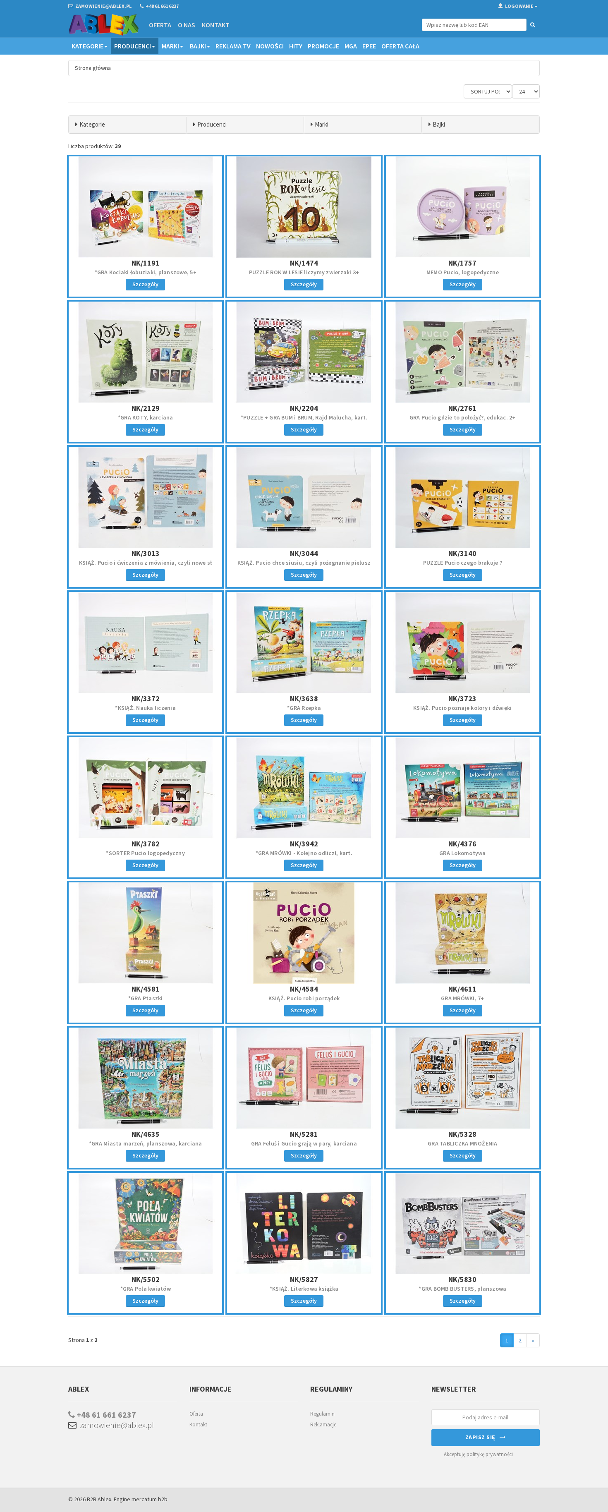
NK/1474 (304, 263)
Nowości (270, 46)
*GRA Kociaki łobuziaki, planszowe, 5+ (145, 272)
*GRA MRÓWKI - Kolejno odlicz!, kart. (304, 853)
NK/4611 (462, 989)
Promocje (323, 46)
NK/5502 (146, 1279)
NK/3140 (462, 553)
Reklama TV (233, 46)
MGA (351, 46)
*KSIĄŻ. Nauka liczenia (145, 708)
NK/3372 (146, 698)
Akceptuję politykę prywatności (478, 1454)
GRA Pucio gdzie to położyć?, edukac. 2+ (462, 417)
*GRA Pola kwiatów (145, 1288)
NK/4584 (304, 989)
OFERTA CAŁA (400, 46)
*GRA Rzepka (304, 708)
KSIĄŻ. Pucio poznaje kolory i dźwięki (462, 708)
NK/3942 (304, 843)
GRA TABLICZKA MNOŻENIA (463, 1143)
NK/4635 (146, 1134)
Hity (295, 46)
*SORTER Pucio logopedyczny (145, 853)
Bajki (198, 46)
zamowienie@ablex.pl (115, 1425)
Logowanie (519, 6)
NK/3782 (146, 843)
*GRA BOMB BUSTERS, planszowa (462, 1288)
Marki (170, 46)
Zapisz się (482, 1437)
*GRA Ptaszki (145, 998)
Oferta (160, 25)
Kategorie (87, 46)
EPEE (369, 46)
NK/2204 (304, 408)
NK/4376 (462, 843)
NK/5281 (304, 1134)
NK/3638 (304, 698)
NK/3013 (146, 553)
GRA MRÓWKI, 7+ (462, 998)
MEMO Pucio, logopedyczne (462, 272)
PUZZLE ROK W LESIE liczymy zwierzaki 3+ (304, 272)
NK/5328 (462, 1134)
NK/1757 (462, 263)
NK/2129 (146, 408)
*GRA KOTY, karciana (145, 417)
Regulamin (322, 1413)
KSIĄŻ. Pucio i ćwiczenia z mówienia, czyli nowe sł (145, 562)
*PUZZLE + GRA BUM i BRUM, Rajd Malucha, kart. (304, 417)
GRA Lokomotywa (462, 853)
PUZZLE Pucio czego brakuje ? (462, 562)
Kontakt (216, 25)
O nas (186, 25)
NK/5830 (462, 1279)
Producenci (132, 46)
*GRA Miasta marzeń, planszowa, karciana (145, 1143)
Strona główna (93, 68)
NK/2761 (462, 408)
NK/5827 (304, 1279)
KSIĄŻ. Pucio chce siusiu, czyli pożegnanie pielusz (304, 562)
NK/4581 (146, 989)
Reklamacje (323, 1424)
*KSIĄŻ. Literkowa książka (304, 1288)
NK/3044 (304, 553)
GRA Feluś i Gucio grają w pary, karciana (304, 1143)
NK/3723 (462, 698)
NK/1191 (146, 263)
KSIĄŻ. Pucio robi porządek (304, 998)
